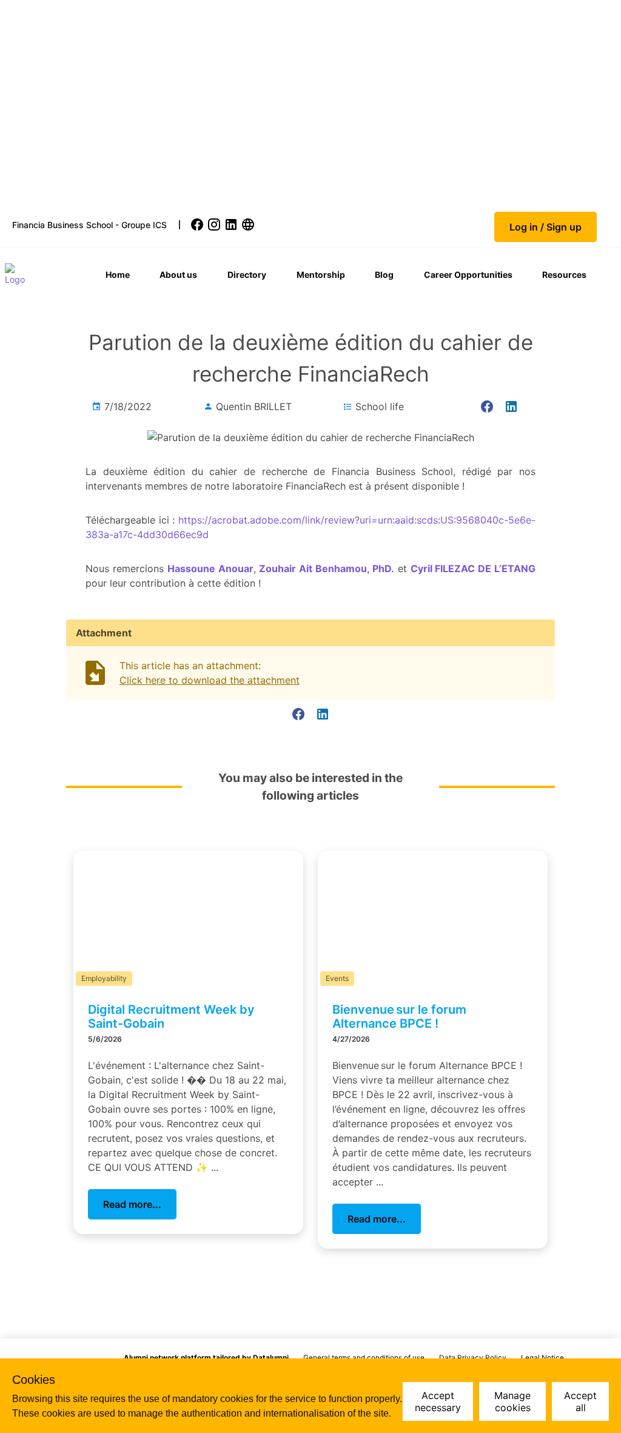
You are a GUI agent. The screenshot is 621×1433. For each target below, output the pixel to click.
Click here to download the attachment (209, 680)
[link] (198, 224)
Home (118, 274)
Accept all (580, 1401)
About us (178, 274)
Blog (384, 274)
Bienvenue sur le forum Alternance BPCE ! (399, 1016)
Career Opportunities (468, 274)
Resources (564, 274)
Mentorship (321, 274)
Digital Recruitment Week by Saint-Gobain (171, 1016)
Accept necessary (438, 1401)
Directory (246, 274)
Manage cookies (512, 1401)
